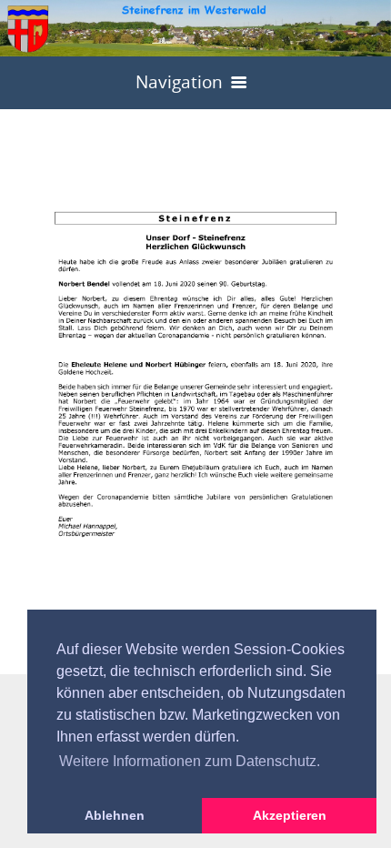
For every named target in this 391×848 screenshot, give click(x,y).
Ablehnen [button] (115, 815)
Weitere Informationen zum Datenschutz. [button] (189, 761)
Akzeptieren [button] (289, 815)
